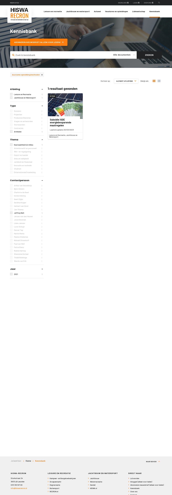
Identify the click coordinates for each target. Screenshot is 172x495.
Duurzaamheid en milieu (28, 145)
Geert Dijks (28, 199)
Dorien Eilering (28, 196)
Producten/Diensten (28, 118)
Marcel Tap (28, 230)
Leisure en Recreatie (28, 94)
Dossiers (28, 111)
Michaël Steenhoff (28, 240)
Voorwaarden (28, 124)
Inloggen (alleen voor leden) (141, 482)
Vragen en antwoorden (28, 121)
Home (28, 461)
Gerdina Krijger (28, 202)
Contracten (28, 128)
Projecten (28, 114)
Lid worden (134, 478)
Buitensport (54, 488)
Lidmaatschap (138, 11)
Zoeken (149, 55)
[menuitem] (53, 11)
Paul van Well (28, 244)
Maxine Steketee (28, 237)
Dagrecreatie (55, 485)
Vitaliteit (28, 169)
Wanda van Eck (28, 261)
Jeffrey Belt (28, 213)
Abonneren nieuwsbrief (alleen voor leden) (37, 42)
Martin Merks (28, 233)
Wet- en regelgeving (28, 151)
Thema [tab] (14, 139)
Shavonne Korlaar (28, 254)
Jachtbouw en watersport (78, 11)
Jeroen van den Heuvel (28, 216)
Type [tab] (13, 105)
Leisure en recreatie (53, 11)
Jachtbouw (94, 478)
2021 (28, 274)
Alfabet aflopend (124, 81)
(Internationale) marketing (28, 172)
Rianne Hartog (28, 251)
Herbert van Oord (28, 206)
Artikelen (28, 131)
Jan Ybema (28, 209)
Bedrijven (122, 3)
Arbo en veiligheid (28, 158)
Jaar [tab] (13, 269)
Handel (92, 485)
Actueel (97, 11)
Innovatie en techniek (28, 165)
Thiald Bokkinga (28, 257)
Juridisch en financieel (28, 162)
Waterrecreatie (96, 482)
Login (135, 3)
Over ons (147, 3)
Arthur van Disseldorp (28, 185)
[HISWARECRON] (19, 14)
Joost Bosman (28, 220)
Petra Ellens (28, 247)
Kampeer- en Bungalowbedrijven (63, 478)
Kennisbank (154, 11)
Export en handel (28, 155)
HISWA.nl (93, 488)
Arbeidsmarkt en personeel (28, 148)
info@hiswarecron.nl (19, 488)
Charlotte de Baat (28, 192)
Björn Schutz (28, 189)
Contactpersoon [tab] (19, 180)
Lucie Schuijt (28, 227)
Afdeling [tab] (15, 89)
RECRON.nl (54, 491)
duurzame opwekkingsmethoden (27, 75)
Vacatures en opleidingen (116, 11)
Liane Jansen (28, 223)
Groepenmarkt (55, 482)
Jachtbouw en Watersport (28, 98)
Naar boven (151, 461)
